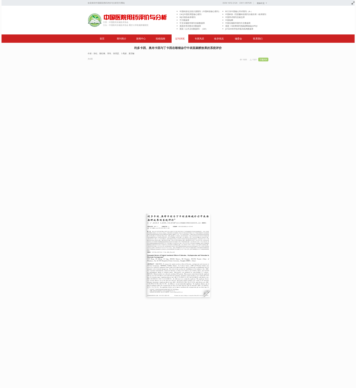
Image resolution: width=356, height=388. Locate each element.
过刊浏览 (180, 38)
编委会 (238, 38)
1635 (245, 59)
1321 (254, 59)
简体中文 (261, 3)
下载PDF (263, 59)
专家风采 (199, 38)
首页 (102, 38)
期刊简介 (121, 38)
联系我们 (258, 38)
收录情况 (219, 38)
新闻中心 (141, 38)
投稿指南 (160, 38)
